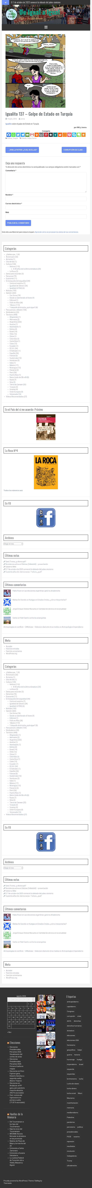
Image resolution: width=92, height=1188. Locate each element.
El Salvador (14, 351)
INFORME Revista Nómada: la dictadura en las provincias (18, 1136)
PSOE (69, 1137)
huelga (79, 1060)
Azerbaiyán (14, 327)
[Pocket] (69, 135)
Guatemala (14, 358)
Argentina (13, 322)
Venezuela (14, 394)
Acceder (9, 646)
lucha (81, 1079)
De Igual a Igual (39, 12)
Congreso (70, 1011)
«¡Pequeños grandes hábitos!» (53, 1031)
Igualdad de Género (17, 286)
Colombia (13, 339)
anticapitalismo (73, 1002)
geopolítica (71, 1050)
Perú (11, 372)
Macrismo (71, 1098)
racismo (77, 1137)
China (12, 336)
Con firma (13, 295)
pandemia (71, 1122)
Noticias (9, 291)
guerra (69, 1055)
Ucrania (12, 389)
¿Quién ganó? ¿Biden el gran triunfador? (53, 1060)
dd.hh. (69, 1021)
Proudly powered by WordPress (16, 1181)
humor (34, 138)
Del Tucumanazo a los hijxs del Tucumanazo (17, 1124)
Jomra (22, 119)
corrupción (71, 1016)
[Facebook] (9, 135)
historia (77, 1055)
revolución (71, 1151)
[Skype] (74, 135)
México (12, 365)
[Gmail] (32, 135)
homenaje (71, 1060)
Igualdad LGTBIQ (16, 288)
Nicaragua (13, 368)
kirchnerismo (72, 1079)
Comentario (11, 171)
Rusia (12, 380)
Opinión (9, 293)
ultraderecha (72, 1166)
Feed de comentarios (14, 651)
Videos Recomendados (14, 397)
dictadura (70, 1031)
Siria (11, 382)
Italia (11, 363)
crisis (79, 1016)
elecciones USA (73, 1040)
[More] (83, 135)
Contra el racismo (16, 283)
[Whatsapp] (13, 135)
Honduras (13, 360)
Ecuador (13, 346)
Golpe (29, 138)
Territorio (9, 315)
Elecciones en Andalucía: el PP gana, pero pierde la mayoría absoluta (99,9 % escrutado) (17, 1088)
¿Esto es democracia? (54, 1038)
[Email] (27, 135)
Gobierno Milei (11, 567)
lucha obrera (71, 1088)
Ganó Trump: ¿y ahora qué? (16, 561)
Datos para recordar (13, 274)
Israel (81, 1064)
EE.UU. (12, 348)
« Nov (9, 1032)
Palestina (70, 1117)
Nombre (9, 195)
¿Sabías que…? (11, 254)
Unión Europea (15, 392)
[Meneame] (65, 135)
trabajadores (72, 1156)
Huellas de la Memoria (15, 1115)
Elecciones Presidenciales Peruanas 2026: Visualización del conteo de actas (16, 1052)
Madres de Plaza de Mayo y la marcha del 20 (18, 1143)
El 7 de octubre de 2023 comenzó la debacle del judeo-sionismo (35, 2)
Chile (11, 334)
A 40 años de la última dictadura (25, 269)
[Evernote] (79, 135)
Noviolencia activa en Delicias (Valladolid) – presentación (27, 564)
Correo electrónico (14, 204)
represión (70, 1141)
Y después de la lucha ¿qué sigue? (22, 307)
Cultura (9, 138)
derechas (77, 1021)
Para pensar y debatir (14, 310)
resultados (71, 1146)
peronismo (71, 1127)
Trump (69, 1161)
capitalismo (71, 1007)
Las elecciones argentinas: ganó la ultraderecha (42, 591)
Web (7, 212)
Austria (12, 324)
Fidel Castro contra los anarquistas (33, 618)
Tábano (12, 305)
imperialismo (72, 1064)
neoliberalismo (72, 1113)
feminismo (71, 1045)
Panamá (13, 370)
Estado (24, 138)
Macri (80, 1093)
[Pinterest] (46, 135)
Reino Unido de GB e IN (18, 377)
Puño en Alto (14, 303)
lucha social (71, 1093)
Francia (12, 356)
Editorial (13, 300)
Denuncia (9, 276)
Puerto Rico (14, 375)
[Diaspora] (51, 135)
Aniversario (10, 257)
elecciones (71, 1035)
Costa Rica (14, 341)
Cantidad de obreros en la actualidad (52, 609)
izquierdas (71, 1074)
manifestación (72, 1103)
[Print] (37, 135)
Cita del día (10, 262)
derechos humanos (74, 1026)
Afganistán (14, 317)
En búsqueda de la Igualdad (16, 281)
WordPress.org (11, 654)
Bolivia (12, 329)
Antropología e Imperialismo (72, 627)
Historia (12, 266)
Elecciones (15, 1042)
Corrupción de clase (74, 150)
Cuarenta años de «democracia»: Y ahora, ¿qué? (24, 572)
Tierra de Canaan (16, 385)
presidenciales (72, 1132)
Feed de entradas (12, 649)
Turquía (15, 138)
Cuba (12, 344)
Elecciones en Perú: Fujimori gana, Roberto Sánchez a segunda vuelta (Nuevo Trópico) (17, 1076)
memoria (70, 1108)
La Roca (13, 271)
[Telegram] (23, 135)
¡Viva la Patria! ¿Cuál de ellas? (22, 150)
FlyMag (37, 1181)
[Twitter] (18, 135)
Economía (10, 279)
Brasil (12, 332)
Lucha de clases (73, 1084)
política (80, 1127)
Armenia (9, 259)
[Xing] (55, 135)
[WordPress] (41, 135)
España (12, 353)
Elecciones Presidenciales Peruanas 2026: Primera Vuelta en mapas (16, 1064)
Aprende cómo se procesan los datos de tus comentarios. (56, 232)
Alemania (13, 319)
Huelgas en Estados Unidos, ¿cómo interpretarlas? (48, 600)
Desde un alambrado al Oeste (21, 298)
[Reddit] (60, 135)
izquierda (70, 1069)
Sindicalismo (11, 312)
